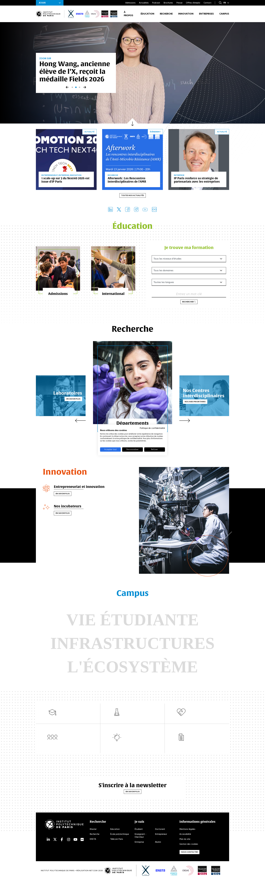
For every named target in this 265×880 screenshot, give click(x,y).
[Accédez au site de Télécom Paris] (202, 870)
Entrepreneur (161, 834)
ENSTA (93, 839)
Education (115, 829)
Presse (179, 2)
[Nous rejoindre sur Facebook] (127, 209)
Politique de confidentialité (152, 428)
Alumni (158, 842)
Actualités (144, 2)
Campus (224, 13)
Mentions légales (187, 829)
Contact (207, 2)
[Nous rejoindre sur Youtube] (145, 209)
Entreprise (139, 842)
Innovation (186, 13)
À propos (128, 14)
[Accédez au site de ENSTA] (160, 870)
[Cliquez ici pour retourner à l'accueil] (48, 14)
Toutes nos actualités (132, 195)
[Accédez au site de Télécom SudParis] (216, 870)
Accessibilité (185, 834)
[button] (49, 3)
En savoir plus (73, 399)
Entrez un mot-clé (189, 294)
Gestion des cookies (188, 844)
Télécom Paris (116, 839)
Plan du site (184, 839)
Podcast (156, 2)
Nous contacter (189, 852)
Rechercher (188, 302)
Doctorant (160, 829)
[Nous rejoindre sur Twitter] (119, 209)
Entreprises (206, 13)
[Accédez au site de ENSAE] (188, 870)
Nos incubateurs (67, 506)
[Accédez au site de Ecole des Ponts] (174, 870)
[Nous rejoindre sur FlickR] (154, 209)
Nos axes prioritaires (195, 401)
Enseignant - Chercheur (140, 835)
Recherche (166, 13)
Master (93, 829)
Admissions (130, 2)
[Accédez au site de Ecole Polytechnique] (146, 870)
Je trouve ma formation (189, 247)
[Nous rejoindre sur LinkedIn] (110, 209)
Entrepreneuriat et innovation (79, 487)
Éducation (147, 13)
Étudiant (139, 829)
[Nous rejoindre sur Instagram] (136, 209)
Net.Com (93, 870)
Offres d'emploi (193, 2)
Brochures (168, 2)
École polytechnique (119, 834)
